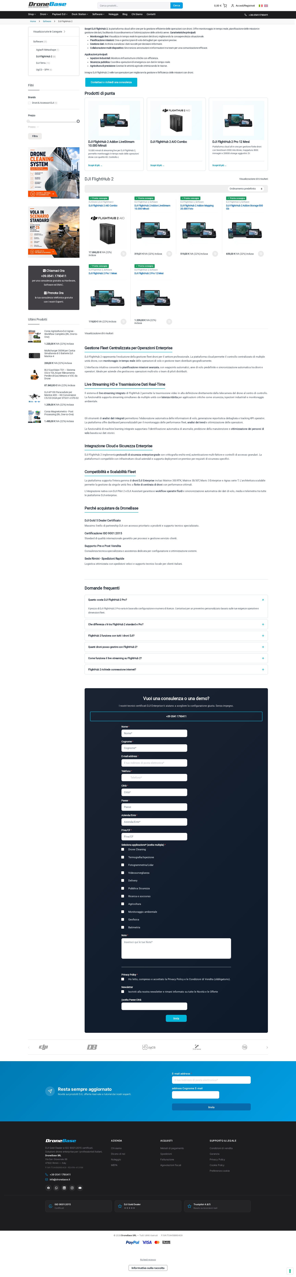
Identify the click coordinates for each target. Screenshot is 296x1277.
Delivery (132, 880)
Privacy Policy (217, 1159)
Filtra (35, 136)
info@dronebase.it (60, 1179)
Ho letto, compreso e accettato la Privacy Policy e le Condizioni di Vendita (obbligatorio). (179, 979)
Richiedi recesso (148, 1259)
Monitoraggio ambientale (142, 911)
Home (33, 21)
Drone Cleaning (137, 849)
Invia (176, 1018)
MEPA (114, 1165)
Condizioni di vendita (221, 1148)
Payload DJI (58, 14)
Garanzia (214, 1153)
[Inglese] (266, 5)
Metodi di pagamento (172, 1148)
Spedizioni (166, 1153)
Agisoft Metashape (47, 49)
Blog (124, 14)
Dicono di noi (118, 1153)
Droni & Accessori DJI (43, 102)
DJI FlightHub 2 (106, 202)
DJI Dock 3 (93, 202)
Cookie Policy (217, 1165)
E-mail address (130, 756)
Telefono (126, 771)
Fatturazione (167, 1159)
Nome (125, 726)
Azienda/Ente (129, 815)
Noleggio (113, 14)
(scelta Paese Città (131, 999)
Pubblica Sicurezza (139, 888)
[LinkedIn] (64, 1188)
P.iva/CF (126, 830)
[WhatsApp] (56, 1188)
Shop (31, 14)
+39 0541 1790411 (176, 716)
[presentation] (267, 1047)
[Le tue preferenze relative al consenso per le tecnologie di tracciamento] (290, 1271)
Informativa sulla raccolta (148, 1268)
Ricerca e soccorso (139, 896)
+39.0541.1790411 (258, 15)
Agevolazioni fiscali (170, 1165)
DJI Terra (43, 63)
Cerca (176, 5)
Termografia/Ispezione (141, 857)
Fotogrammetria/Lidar (140, 865)
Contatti (151, 14)
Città (124, 785)
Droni (43, 14)
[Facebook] (48, 1188)
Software (97, 14)
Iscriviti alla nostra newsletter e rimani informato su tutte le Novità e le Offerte (173, 991)
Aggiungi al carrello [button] (121, 254)
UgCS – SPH (44, 69)
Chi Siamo (137, 14)
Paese (125, 800)
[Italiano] (261, 5)
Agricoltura (134, 904)
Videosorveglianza (138, 872)
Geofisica (133, 919)
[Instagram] (72, 1188)
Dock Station (79, 14)
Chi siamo (116, 1148)
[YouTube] (80, 1188)
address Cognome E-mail (187, 1088)
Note (124, 935)
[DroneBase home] (60, 1141)
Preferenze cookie (220, 1170)
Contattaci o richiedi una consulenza (111, 82)
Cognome (127, 741)
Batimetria (134, 927)
